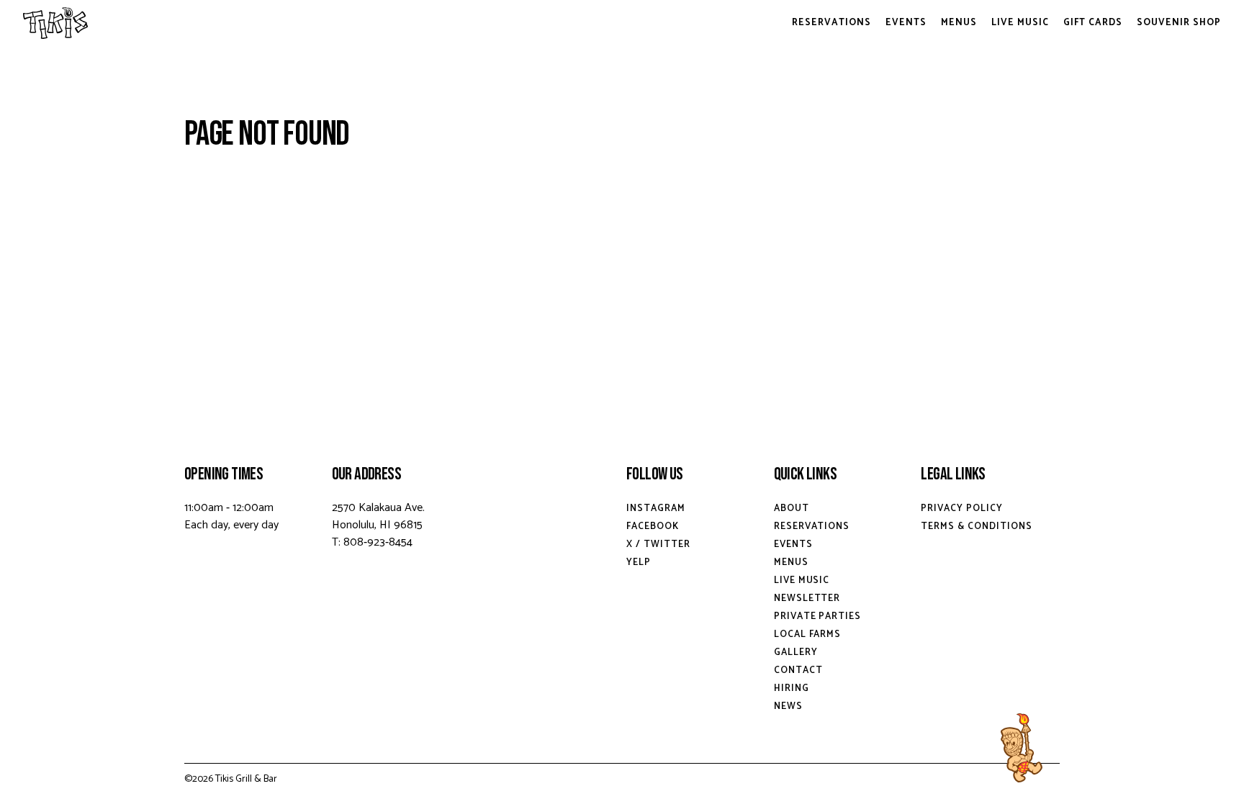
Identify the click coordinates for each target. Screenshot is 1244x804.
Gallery (796, 652)
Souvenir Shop (1179, 22)
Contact (798, 670)
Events (906, 22)
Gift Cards (1093, 22)
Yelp (638, 562)
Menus (959, 22)
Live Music (1020, 22)
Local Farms (808, 634)
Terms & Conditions (976, 526)
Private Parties (818, 616)
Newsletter (807, 598)
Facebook (652, 526)
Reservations (831, 22)
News (788, 706)
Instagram (655, 508)
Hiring (791, 688)
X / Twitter (658, 544)
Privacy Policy (962, 508)
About (791, 508)
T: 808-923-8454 (372, 542)
